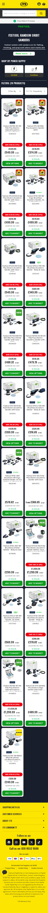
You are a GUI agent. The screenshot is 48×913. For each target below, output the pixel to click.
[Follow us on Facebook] (9, 842)
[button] (3, 3)
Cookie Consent (37, 868)
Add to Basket (35, 163)
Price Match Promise (26, 21)
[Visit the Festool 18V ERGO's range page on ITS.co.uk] (39, 192)
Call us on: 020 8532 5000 (24, 848)
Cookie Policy (23, 868)
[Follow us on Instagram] (16, 842)
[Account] (39, 4)
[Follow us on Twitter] (31, 842)
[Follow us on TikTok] (39, 842)
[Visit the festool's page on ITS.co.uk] (12, 122)
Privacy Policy (10, 868)
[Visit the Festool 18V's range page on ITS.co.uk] (39, 262)
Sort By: (29, 91)
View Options (12, 163)
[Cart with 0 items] (43, 4)
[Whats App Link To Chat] (12, 871)
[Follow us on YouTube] (24, 842)
